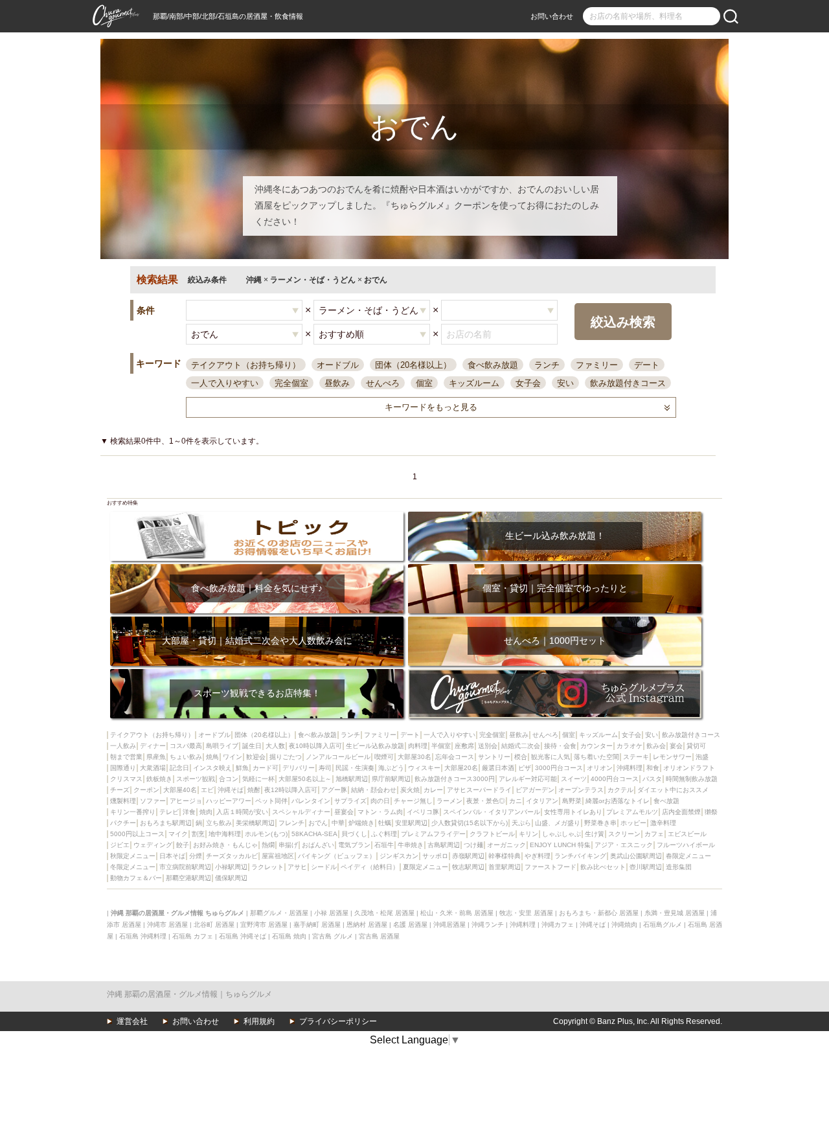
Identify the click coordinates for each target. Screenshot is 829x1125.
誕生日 (252, 745)
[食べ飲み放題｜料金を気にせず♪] (256, 568)
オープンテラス (581, 789)
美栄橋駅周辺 (255, 822)
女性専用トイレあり (573, 811)
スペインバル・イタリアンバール (491, 811)
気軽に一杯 (258, 778)
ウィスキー (424, 767)
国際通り (123, 767)
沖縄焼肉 (624, 924)
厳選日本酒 (498, 767)
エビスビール (687, 833)
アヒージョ (186, 800)
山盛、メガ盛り (557, 822)
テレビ (169, 811)
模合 (520, 756)
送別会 (487, 745)
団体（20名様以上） (413, 365)
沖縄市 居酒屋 (167, 924)
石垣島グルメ (662, 924)
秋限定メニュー (132, 855)
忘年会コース (454, 756)
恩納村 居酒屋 (366, 924)
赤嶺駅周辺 (468, 855)
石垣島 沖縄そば (242, 936)
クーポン (146, 789)
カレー (433, 789)
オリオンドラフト (689, 767)
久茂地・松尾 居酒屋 (384, 912)
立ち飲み (219, 822)
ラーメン (449, 800)
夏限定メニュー (425, 866)
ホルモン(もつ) (266, 833)
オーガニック (506, 844)
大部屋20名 (461, 767)
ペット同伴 (271, 800)
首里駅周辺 (504, 866)
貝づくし (354, 833)
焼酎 (253, 789)
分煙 (195, 855)
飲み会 (656, 745)
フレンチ (291, 822)
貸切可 (696, 745)
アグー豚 (334, 789)
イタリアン (542, 800)
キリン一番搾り (132, 811)
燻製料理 (123, 800)
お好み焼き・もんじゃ (225, 844)
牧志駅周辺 (468, 866)
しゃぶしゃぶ (561, 833)
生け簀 (594, 833)
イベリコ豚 (423, 811)
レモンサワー (672, 756)
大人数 (275, 745)
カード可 (265, 767)
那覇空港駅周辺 (188, 877)
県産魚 (156, 756)
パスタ (652, 778)
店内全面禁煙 (681, 811)
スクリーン (624, 833)
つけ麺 (473, 844)
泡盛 (702, 756)
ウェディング (152, 844)
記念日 (179, 767)
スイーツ (574, 778)
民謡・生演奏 (354, 767)
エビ (207, 789)
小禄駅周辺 (231, 866)
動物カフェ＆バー (136, 877)
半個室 (441, 745)
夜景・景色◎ (485, 800)
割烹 (198, 833)
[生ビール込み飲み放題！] (554, 516)
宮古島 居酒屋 (379, 936)
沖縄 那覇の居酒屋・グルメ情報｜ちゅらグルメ (189, 994)
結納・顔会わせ (373, 789)
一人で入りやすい (224, 383)
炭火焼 (410, 789)
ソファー (153, 800)
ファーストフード (550, 866)
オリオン (600, 767)
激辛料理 (663, 822)
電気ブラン (354, 844)
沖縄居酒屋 (449, 924)
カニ (515, 800)
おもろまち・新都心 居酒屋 (599, 912)
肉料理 (417, 745)
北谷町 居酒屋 (214, 924)
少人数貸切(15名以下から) (469, 822)
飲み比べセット (603, 866)
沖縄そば (231, 789)
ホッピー (633, 822)
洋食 (189, 811)
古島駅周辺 (443, 844)
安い (565, 383)
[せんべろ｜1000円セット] (554, 621)
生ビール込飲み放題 (375, 745)
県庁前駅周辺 (391, 778)
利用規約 (259, 1021)
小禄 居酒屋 (331, 912)
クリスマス (126, 778)
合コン (228, 778)
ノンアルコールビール (338, 756)
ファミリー (597, 365)
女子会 (528, 383)
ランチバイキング (580, 855)
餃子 (182, 844)
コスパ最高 (186, 745)
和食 (652, 767)
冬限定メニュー (132, 866)
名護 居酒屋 (410, 924)
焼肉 (205, 811)
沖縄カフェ (557, 924)
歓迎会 (256, 756)
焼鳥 (212, 756)
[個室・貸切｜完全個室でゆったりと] (554, 568)
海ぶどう (391, 767)
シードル (324, 866)
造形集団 (679, 866)
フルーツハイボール (686, 844)
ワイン (232, 756)
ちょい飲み (186, 756)
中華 (338, 822)
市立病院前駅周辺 (185, 866)
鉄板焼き (159, 778)
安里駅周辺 (411, 822)
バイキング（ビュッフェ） (337, 855)
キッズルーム (474, 383)
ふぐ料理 (384, 833)
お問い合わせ (551, 16)
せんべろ (383, 383)
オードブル (338, 365)
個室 (424, 383)
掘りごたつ (285, 756)
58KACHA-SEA (314, 833)
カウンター (596, 745)
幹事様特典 (504, 855)
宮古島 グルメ (332, 936)
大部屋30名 (414, 756)
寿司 (325, 767)
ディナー (153, 745)
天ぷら (521, 822)
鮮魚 (242, 767)
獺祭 (711, 811)
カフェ (654, 833)
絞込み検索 (623, 322)
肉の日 (380, 800)
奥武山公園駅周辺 (636, 855)
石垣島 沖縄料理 (142, 936)
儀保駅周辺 (231, 877)
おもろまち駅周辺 (166, 822)
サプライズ (350, 800)
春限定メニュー (688, 855)
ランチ (547, 365)
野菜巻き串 (600, 822)
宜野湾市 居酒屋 (264, 924)
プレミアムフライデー (433, 833)
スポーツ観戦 (195, 778)
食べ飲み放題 (493, 365)
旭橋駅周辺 (351, 778)
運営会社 (132, 1021)
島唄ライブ (222, 745)
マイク (178, 833)
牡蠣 (384, 822)
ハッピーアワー (228, 800)
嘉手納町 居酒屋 (317, 924)
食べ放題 (666, 800)
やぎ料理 (538, 855)
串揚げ (288, 844)
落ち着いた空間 (596, 756)
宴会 (676, 745)
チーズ (120, 789)
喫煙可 (384, 756)
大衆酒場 (153, 767)
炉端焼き (361, 822)
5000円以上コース (137, 833)
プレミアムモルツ (632, 811)
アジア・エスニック (624, 844)
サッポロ (435, 855)
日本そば (172, 855)
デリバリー (298, 767)
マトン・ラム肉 (380, 811)
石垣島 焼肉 (289, 936)
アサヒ (297, 866)
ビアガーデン (535, 789)
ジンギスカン (399, 855)
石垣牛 (384, 844)
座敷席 (464, 745)
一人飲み (123, 745)
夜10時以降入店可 (315, 745)
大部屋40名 (180, 789)
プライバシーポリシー (338, 1021)
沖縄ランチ (487, 924)
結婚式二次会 (520, 745)
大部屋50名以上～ (305, 778)
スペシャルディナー (301, 811)
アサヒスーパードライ (479, 789)
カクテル (620, 789)
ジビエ (120, 844)
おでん (318, 822)
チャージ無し (413, 800)
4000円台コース (615, 778)
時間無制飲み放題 (692, 778)
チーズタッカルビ (232, 855)
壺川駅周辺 (646, 866)
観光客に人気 (550, 756)
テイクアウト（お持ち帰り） (246, 365)
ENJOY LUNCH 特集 (560, 844)
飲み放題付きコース (628, 383)
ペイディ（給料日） (370, 866)
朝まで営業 (126, 756)
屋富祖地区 (278, 855)
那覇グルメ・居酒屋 (279, 912)
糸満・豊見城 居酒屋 (674, 912)
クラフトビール (492, 833)
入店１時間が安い (242, 811)
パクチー (123, 822)
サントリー (494, 756)
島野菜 (572, 800)
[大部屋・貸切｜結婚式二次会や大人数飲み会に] (256, 621)
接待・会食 (560, 745)
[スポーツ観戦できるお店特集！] (256, 673)
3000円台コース (559, 767)
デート (646, 365)
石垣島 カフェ (192, 936)
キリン (528, 833)
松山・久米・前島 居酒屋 (457, 912)
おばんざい (318, 844)
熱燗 (268, 844)
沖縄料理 (629, 767)
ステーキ (636, 756)
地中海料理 (225, 833)
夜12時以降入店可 (290, 789)
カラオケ (629, 745)
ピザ (524, 767)
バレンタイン (310, 800)
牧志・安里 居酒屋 (526, 912)
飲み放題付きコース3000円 (454, 778)
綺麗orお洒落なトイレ (617, 800)
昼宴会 (344, 811)
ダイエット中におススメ (673, 789)
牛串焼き (411, 844)
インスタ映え (212, 767)
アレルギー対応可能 (528, 778)
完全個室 (291, 383)
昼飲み (337, 383)
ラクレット (267, 866)
